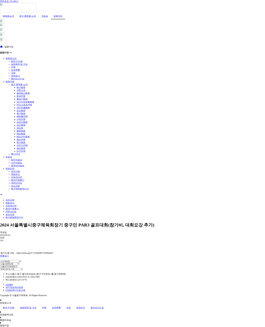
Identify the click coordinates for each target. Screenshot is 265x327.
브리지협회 (22, 122)
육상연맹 (21, 139)
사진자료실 (16, 163)
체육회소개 (8, 16)
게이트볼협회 (23, 108)
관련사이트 (16, 183)
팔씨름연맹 (22, 116)
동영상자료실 (17, 165)
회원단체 (10, 81)
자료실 (44, 16)
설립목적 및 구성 (19, 64)
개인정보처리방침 (14, 287)
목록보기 (4, 256)
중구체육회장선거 (20, 189)
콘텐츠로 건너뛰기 (9, 1)
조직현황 (15, 70)
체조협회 (21, 134)
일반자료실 (16, 160)
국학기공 (21, 90)
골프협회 (21, 148)
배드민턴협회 (23, 136)
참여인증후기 (17, 180)
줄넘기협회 (22, 99)
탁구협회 (21, 87)
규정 (13, 73)
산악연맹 (21, 119)
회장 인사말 (17, 61)
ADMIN (9, 285)
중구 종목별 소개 (27, 16)
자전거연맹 (22, 145)
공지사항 (15, 171)
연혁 (13, 67)
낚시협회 (21, 125)
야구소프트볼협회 (25, 102)
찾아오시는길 (17, 79)
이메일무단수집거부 (15, 290)
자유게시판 (16, 177)
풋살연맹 (21, 96)
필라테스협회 (23, 93)
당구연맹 (21, 151)
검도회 (20, 128)
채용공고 (15, 174)
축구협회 (21, 142)
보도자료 (15, 186)
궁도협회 (21, 110)
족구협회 (21, 113)
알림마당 (58, 16)
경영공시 (15, 76)
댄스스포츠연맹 (24, 105)
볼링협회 (21, 131)
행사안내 (15, 154)
